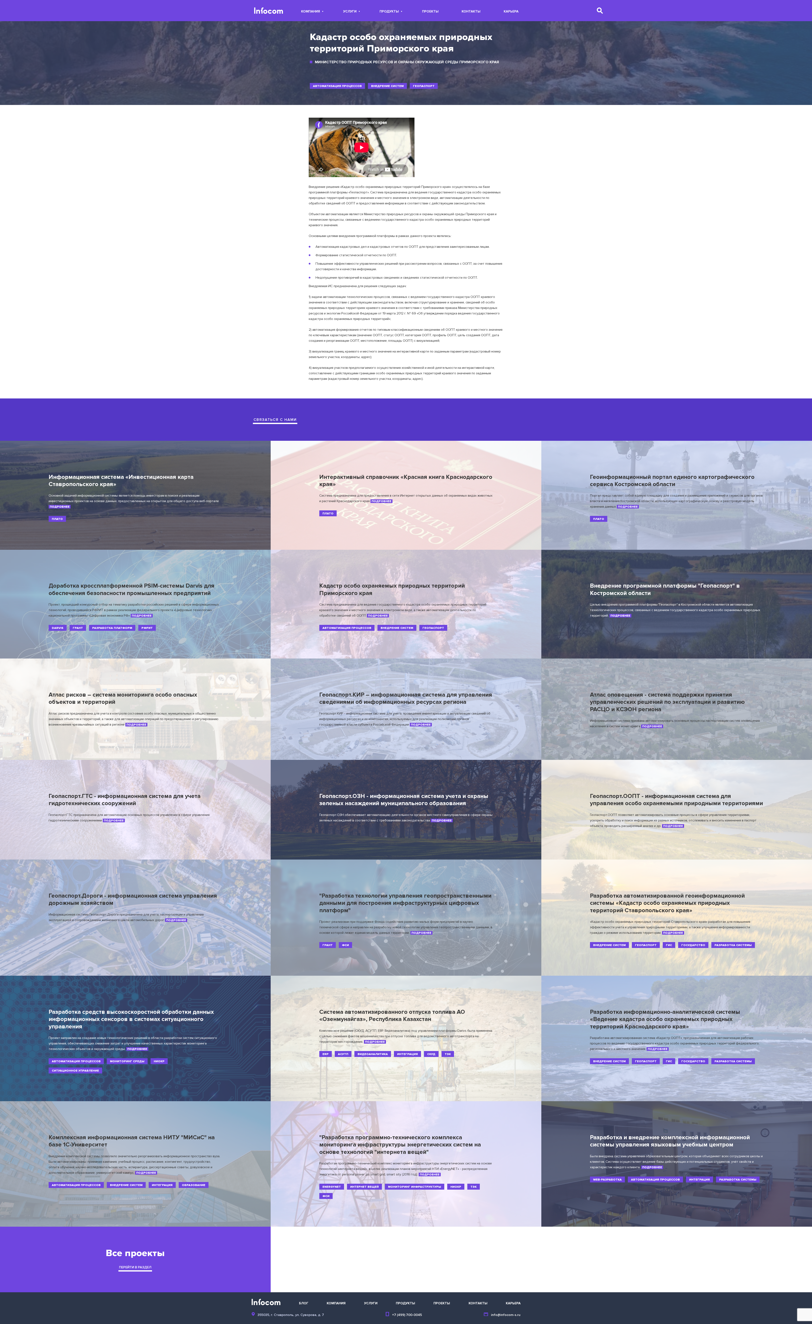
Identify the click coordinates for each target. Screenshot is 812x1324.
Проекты (430, 12)
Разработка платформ (112, 628)
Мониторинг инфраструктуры (414, 1187)
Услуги (350, 12)
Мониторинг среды (127, 1061)
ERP (325, 1054)
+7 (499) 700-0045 (407, 1315)
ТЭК (448, 1054)
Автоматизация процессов (337, 86)
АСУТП (343, 1054)
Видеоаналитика (373, 1054)
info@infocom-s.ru (505, 1315)
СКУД (431, 1054)
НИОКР (159, 1061)
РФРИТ (147, 628)
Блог (303, 1303)
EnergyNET (331, 1187)
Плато (57, 519)
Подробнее (60, 506)
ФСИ (345, 945)
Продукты (389, 12)
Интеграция (407, 1054)
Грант (78, 628)
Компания (310, 12)
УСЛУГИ (370, 1303)
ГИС (669, 945)
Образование (193, 1185)
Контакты (471, 12)
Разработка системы (733, 945)
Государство (693, 945)
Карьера (511, 12)
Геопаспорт (424, 86)
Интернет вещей (364, 1187)
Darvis (57, 628)
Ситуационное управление (75, 1070)
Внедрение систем (387, 86)
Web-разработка (607, 1179)
